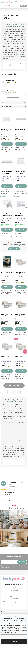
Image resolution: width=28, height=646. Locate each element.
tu (19, 632)
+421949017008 (15, 590)
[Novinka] (7, 204)
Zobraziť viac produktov (13, 97)
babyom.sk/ (15, 595)
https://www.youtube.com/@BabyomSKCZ (15, 601)
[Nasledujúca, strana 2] (14, 392)
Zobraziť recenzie (11, 486)
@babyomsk (15, 605)
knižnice (8, 454)
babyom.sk (15, 593)
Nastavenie (14, 636)
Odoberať (22, 562)
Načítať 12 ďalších (13, 385)
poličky (23, 452)
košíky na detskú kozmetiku (17, 54)
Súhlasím (14, 641)
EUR (12, 2)
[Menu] (26, 2)
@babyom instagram (14, 508)
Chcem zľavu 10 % (14, 249)
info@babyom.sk (15, 588)
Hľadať (23, 5)
